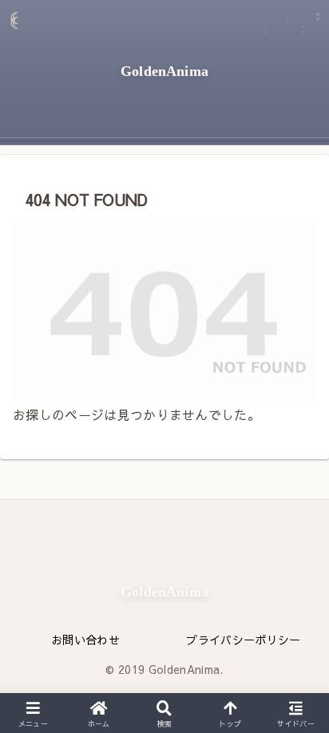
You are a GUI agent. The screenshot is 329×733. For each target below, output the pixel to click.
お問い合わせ (85, 640)
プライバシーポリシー (243, 640)
